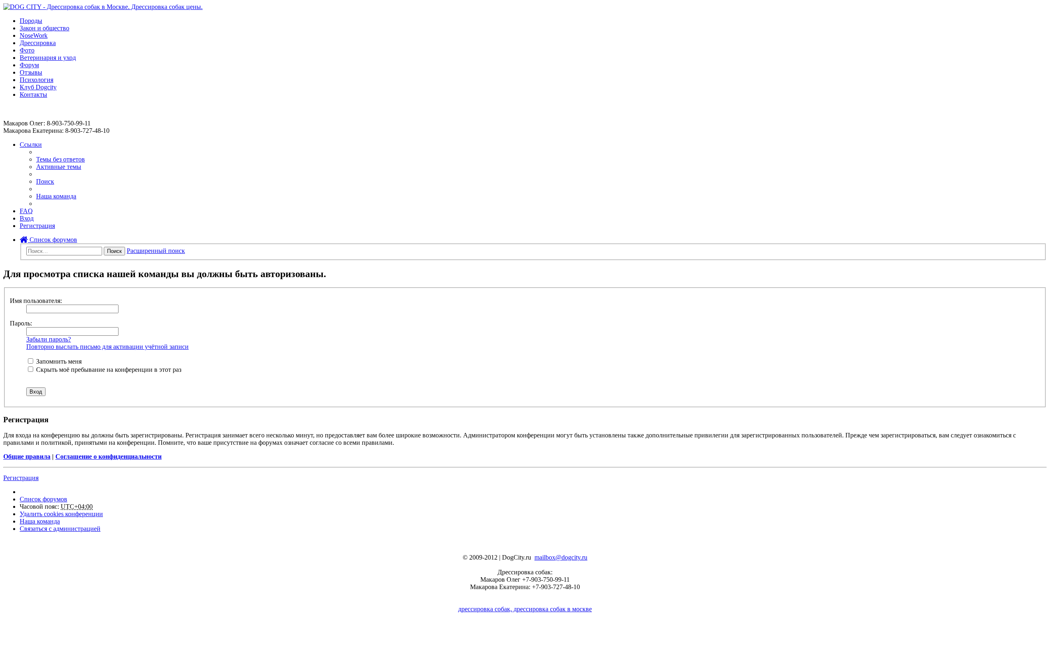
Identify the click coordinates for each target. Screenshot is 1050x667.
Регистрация (21, 477)
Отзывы (31, 72)
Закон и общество (44, 28)
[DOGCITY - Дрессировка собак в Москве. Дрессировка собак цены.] (103, 6)
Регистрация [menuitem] (37, 225)
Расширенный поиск (156, 250)
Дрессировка (38, 42)
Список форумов (52, 239)
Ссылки (31, 144)
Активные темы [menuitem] (58, 166)
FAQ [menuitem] (26, 210)
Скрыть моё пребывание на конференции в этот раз (107, 369)
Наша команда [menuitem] (56, 196)
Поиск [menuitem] (45, 181)
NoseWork (34, 35)
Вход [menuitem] (27, 218)
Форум (29, 64)
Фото (27, 50)
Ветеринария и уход (48, 57)
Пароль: (21, 323)
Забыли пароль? (48, 339)
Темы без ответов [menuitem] (60, 159)
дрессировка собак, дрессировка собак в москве (525, 609)
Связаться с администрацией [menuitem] (60, 528)
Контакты (33, 94)
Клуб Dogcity (38, 87)
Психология (36, 79)
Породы (31, 20)
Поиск (114, 251)
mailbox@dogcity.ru (560, 557)
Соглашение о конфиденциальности (108, 456)
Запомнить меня (58, 361)
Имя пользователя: (36, 300)
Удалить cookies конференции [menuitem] (61, 513)
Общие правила (26, 456)
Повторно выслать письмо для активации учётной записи (107, 346)
